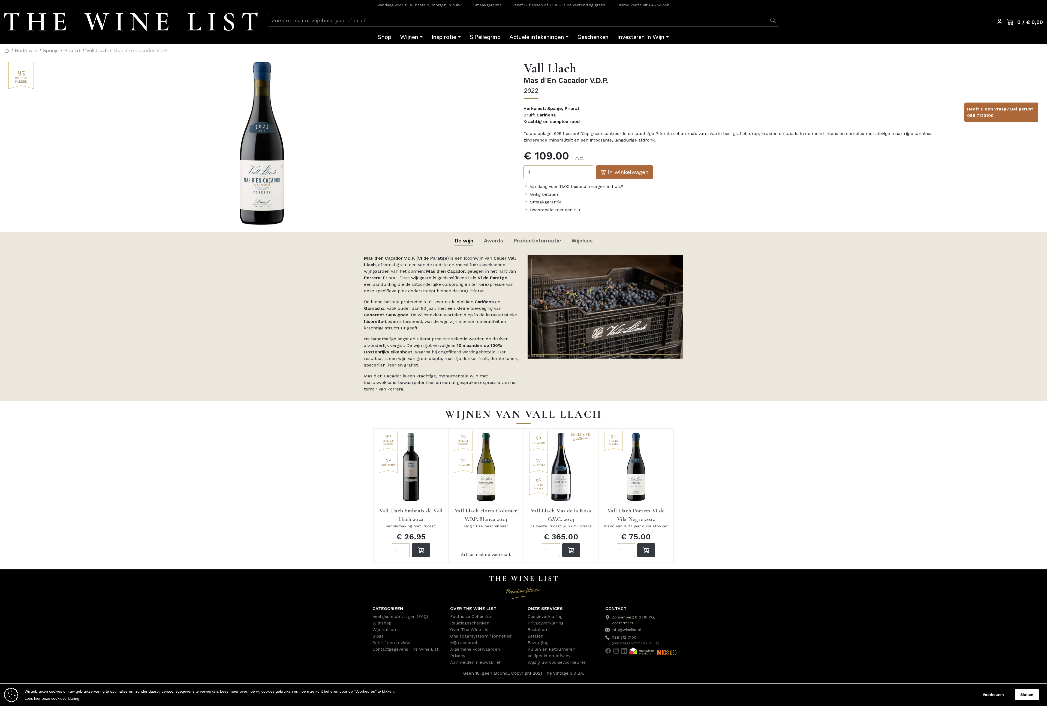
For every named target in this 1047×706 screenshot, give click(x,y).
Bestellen (537, 629)
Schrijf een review (391, 642)
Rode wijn (26, 50)
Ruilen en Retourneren (551, 649)
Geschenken (593, 37)
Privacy (457, 655)
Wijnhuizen (384, 629)
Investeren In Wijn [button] (640, 37)
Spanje (51, 50)
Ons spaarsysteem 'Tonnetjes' (481, 636)
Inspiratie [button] (444, 37)
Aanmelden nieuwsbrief (475, 662)
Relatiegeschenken (469, 623)
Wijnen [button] (409, 37)
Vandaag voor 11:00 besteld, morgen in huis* (420, 5)
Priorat (72, 50)
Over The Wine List (470, 629)
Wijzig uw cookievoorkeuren (557, 662)
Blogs (378, 636)
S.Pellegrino (485, 37)
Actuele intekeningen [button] (536, 37)
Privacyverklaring (546, 623)
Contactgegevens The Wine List (405, 649)
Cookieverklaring (545, 616)
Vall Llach (97, 50)
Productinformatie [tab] (537, 241)
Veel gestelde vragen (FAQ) (400, 616)
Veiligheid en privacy (549, 655)
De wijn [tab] (464, 241)
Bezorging (538, 642)
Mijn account (463, 642)
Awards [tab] (493, 241)
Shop (384, 37)
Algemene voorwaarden (475, 649)
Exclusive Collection (471, 616)
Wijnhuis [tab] (581, 241)
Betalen (535, 636)
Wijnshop (382, 623)
